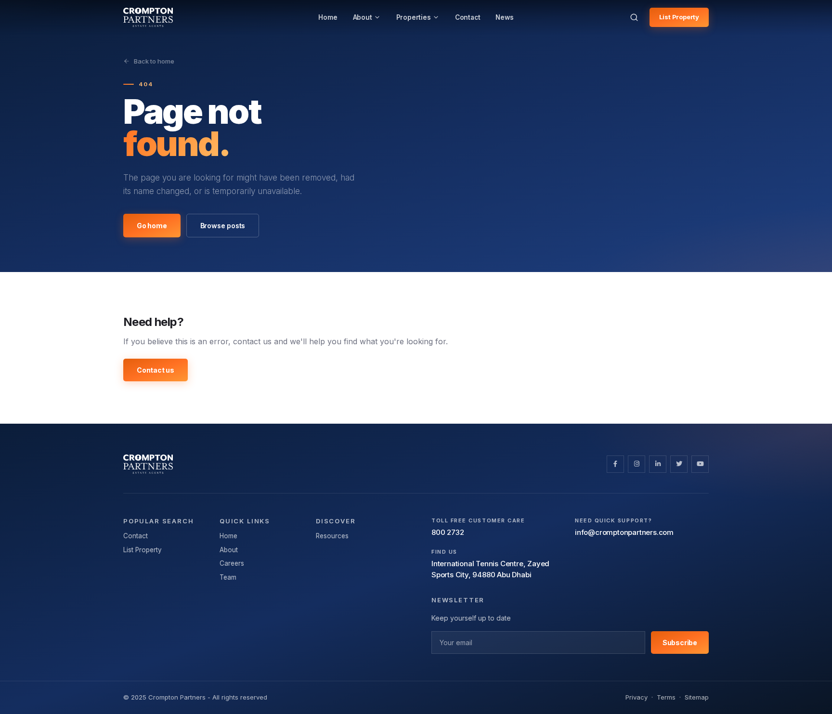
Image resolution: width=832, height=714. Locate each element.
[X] (679, 464)
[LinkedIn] (657, 464)
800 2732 (447, 532)
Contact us (155, 370)
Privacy (636, 697)
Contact (135, 536)
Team (228, 577)
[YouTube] (700, 464)
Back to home (154, 61)
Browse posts (223, 225)
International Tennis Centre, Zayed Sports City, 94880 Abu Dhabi (490, 569)
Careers (232, 563)
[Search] (634, 17)
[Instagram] (636, 464)
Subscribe (680, 642)
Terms (666, 697)
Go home (152, 225)
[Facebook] (615, 464)
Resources (332, 536)
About (229, 550)
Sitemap (697, 697)
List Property (679, 17)
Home (228, 536)
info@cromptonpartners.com (624, 532)
